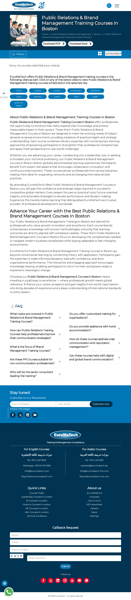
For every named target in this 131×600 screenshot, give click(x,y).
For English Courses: (37, 449)
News (94, 512)
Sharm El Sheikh (18, 104)
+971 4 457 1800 (38, 460)
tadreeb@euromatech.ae (94, 465)
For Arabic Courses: (94, 449)
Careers (94, 508)
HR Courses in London (37, 508)
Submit (66, 566)
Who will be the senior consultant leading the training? (31, 374)
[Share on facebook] (13, 415)
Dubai (19, 90)
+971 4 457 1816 (96, 460)
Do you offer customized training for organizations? (92, 315)
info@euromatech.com (37, 471)
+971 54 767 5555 (43, 465)
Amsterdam (76, 90)
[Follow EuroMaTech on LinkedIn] (5, 583)
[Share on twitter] (20, 415)
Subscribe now (101, 404)
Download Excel (78, 43)
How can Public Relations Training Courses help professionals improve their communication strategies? (32, 334)
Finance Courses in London (37, 504)
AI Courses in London (36, 500)
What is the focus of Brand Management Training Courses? (30, 348)
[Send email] (79, 580)
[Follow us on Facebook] (43, 580)
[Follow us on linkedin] (58, 580)
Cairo (18, 96)
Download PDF (51, 43)
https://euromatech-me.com (94, 476)
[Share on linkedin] (27, 415)
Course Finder (37, 493)
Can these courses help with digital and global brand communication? (91, 357)
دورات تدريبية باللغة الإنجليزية (36, 454)
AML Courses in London (37, 512)
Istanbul (38, 96)
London (57, 90)
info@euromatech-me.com (94, 471)
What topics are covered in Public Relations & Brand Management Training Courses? (31, 317)
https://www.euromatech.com (36, 476)
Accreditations (94, 493)
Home (45, 34)
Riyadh (38, 90)
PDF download (94, 504)
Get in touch (94, 500)
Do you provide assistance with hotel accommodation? (92, 328)
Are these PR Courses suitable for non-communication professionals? (32, 361)
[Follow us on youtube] (72, 580)
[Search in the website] (109, 5)
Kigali (95, 96)
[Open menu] (117, 5)
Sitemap (94, 516)
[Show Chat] (9, 592)
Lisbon (57, 96)
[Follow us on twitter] (50, 580)
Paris (76, 96)
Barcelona (95, 90)
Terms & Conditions (37, 516)
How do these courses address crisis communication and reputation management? (92, 343)
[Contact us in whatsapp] (86, 580)
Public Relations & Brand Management (71, 34)
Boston (98, 34)
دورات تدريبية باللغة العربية (94, 454)
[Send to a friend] (35, 415)
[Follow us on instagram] (65, 580)
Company (94, 497)
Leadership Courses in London (36, 497)
